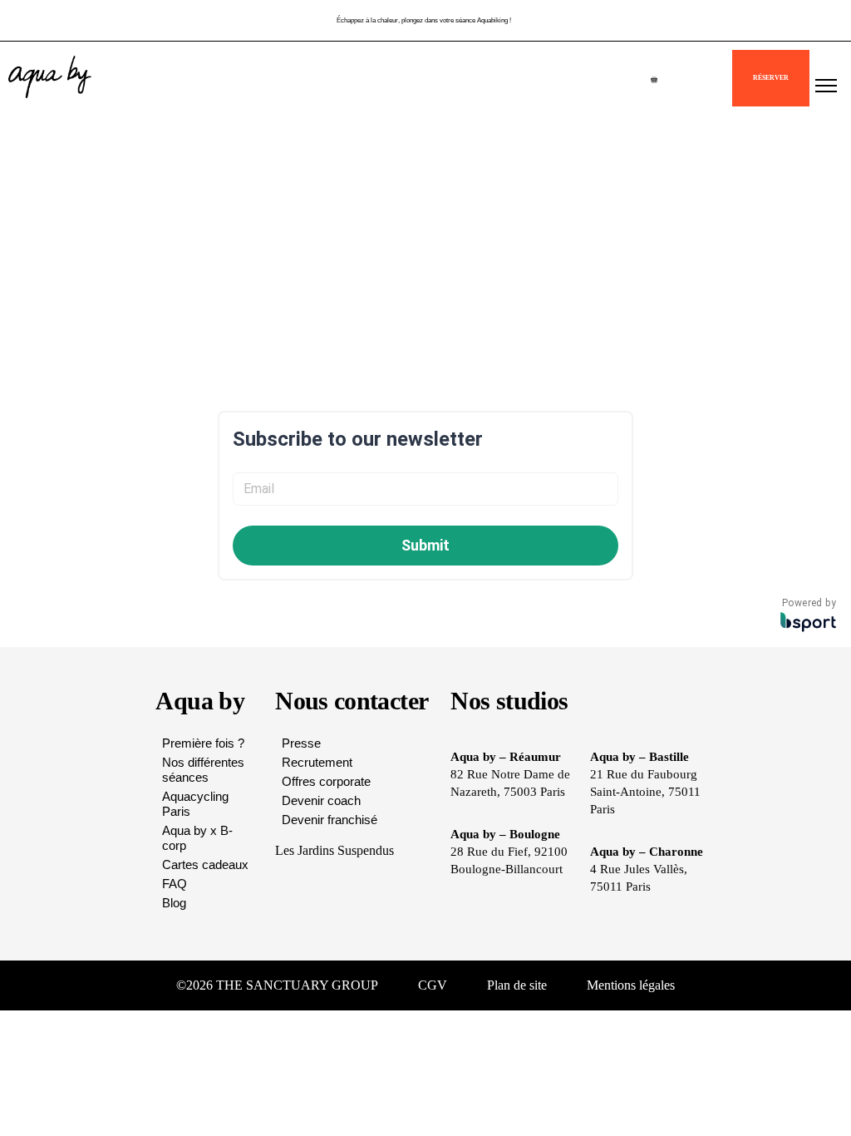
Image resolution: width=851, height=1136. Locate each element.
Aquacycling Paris (195, 803)
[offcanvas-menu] (826, 86)
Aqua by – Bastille (639, 756)
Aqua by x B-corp (197, 837)
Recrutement (317, 762)
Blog (174, 903)
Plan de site (517, 985)
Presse (301, 743)
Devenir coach (321, 800)
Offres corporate (326, 781)
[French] (713, 85)
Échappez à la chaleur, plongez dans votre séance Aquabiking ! (424, 17)
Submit (425, 545)
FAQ (174, 884)
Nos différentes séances (203, 769)
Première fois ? (203, 743)
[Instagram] (751, 985)
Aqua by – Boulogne (505, 834)
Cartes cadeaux (205, 864)
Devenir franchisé (329, 819)
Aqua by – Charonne (646, 851)
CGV (432, 985)
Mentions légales (631, 985)
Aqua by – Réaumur (505, 756)
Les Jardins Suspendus (334, 850)
